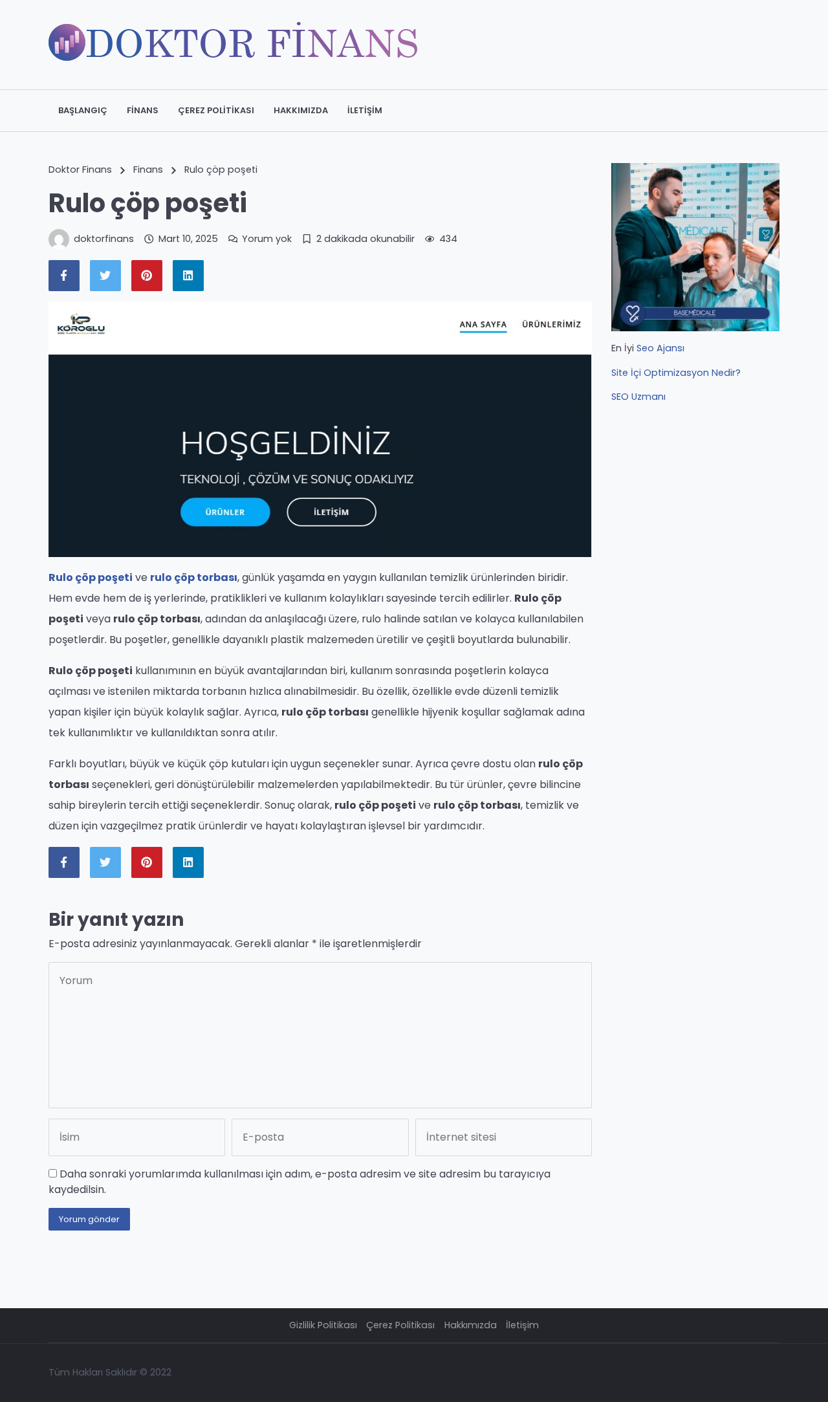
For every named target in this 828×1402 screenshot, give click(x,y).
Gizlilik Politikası (323, 1325)
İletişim (364, 110)
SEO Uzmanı (638, 396)
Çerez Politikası (216, 110)
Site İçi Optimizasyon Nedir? (676, 372)
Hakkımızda (301, 110)
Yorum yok (267, 238)
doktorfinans (104, 238)
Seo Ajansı (660, 348)
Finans (142, 110)
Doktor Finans (80, 169)
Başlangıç (82, 110)
